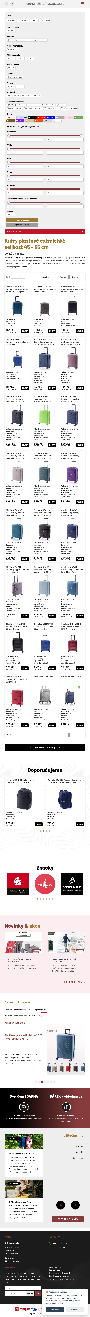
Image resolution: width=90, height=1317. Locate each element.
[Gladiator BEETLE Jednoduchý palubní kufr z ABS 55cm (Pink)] (72, 364)
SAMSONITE (46, 20)
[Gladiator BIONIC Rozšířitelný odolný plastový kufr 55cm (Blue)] (72, 421)
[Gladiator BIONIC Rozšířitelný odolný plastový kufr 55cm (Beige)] (17, 478)
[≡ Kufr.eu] (45, 3)
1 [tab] (40, 831)
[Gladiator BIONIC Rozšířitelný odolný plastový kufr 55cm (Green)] (45, 421)
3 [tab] (46, 831)
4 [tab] (49, 831)
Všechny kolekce (15, 1023)
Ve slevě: (44, 277)
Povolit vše (55, 1309)
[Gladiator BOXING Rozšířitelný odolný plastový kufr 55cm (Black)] (45, 535)
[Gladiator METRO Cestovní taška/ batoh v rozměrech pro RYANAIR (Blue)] (65, 802)
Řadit (8, 277)
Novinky (80, 1152)
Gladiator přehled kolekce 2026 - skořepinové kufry (26, 1009)
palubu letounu (21, 260)
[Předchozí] (75, 1205)
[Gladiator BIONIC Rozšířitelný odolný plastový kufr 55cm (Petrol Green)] (45, 478)
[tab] (81, 981)
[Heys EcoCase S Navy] (72, 701)
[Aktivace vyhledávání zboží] (6, 4)
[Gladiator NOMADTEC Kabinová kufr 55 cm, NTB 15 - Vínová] (72, 646)
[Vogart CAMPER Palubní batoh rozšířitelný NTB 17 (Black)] (24, 802)
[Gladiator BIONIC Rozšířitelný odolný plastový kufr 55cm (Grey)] (45, 591)
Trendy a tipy (77, 1146)
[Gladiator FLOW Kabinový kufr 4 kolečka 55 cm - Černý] (72, 309)
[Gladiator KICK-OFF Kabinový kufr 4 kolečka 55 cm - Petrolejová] (17, 309)
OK (38, 1293)
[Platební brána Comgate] (23, 1309)
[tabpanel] (24, 802)
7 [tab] (54, 1082)
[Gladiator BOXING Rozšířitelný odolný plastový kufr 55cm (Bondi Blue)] (17, 535)
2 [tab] (43, 831)
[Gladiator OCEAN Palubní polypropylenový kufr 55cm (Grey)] (17, 591)
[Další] (60, 1205)
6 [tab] (52, 899)
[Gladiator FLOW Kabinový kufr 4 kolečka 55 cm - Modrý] (17, 364)
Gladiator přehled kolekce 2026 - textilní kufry (23, 1015)
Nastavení (75, 1309)
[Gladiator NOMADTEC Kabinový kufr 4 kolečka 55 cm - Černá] (17, 646)
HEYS (35, 20)
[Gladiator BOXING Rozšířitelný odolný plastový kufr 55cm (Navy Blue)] (72, 535)
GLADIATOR (24, 20)
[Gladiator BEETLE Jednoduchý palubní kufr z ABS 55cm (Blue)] (45, 364)
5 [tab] (49, 899)
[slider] (9, 135)
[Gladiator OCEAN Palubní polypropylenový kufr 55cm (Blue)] (72, 591)
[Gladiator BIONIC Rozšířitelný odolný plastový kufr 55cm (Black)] (17, 421)
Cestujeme (78, 1158)
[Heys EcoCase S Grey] (45, 701)
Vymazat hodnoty (22, 225)
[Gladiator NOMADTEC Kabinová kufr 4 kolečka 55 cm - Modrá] (45, 646)
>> (81, 277)
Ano (10, 214)
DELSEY (12, 20)
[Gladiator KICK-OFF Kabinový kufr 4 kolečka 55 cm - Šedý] (45, 309)
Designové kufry (11, 257)
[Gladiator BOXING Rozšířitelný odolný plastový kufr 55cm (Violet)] (72, 478)
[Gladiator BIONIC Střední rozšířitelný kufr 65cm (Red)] (17, 701)
